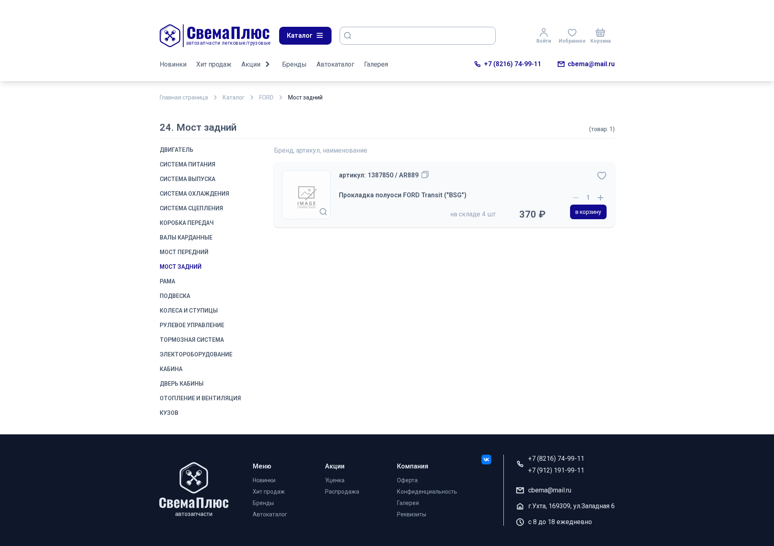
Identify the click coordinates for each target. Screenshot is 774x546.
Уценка (335, 480)
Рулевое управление (192, 325)
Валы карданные (186, 237)
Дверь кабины (182, 383)
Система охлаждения (194, 193)
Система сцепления (191, 208)
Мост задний (181, 266)
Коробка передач (187, 223)
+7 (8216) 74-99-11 (512, 64)
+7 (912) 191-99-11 (556, 470)
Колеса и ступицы (189, 310)
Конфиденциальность (427, 491)
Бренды (294, 64)
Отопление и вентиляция (200, 398)
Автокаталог (335, 64)
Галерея (376, 64)
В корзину (588, 212)
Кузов (169, 413)
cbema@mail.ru (591, 64)
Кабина (171, 369)
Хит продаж (214, 64)
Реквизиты (411, 514)
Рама (167, 281)
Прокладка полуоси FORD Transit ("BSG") (402, 195)
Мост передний (184, 252)
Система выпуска (187, 179)
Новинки (173, 64)
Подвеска (175, 296)
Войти (543, 41)
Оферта (407, 480)
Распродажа (342, 491)
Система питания (187, 164)
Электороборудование (196, 354)
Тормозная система (192, 340)
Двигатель (176, 150)
